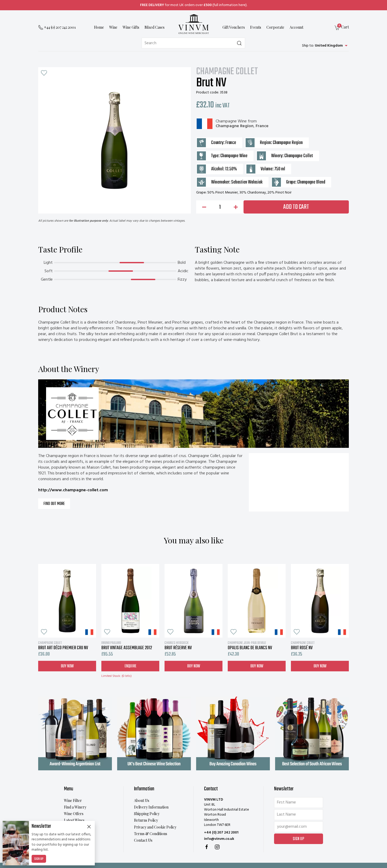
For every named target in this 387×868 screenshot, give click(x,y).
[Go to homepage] (193, 24)
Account (296, 27)
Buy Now (67, 666)
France (262, 126)
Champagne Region (235, 126)
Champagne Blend (311, 182)
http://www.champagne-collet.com (73, 490)
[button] (44, 73)
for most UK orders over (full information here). (193, 5)
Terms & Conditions (150, 833)
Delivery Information (151, 807)
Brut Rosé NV (303, 645)
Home (99, 27)
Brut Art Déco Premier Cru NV (63, 645)
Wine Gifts (131, 27)
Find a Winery (75, 807)
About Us (141, 800)
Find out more (54, 503)
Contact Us (143, 840)
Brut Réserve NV (178, 645)
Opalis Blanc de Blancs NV (250, 645)
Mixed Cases (155, 27)
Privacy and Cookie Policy (155, 827)
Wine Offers (73, 813)
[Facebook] (206, 847)
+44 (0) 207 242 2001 (221, 833)
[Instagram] (217, 847)
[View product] (67, 601)
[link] (342, 28)
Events (255, 27)
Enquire (130, 666)
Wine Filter (73, 800)
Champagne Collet (227, 72)
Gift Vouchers (233, 27)
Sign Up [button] (298, 839)
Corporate (275, 27)
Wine (113, 27)
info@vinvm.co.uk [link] (219, 839)
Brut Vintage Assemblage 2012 (126, 645)
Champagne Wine (231, 121)
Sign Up (38, 859)
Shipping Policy (147, 813)
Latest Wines (74, 820)
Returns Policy (146, 820)
